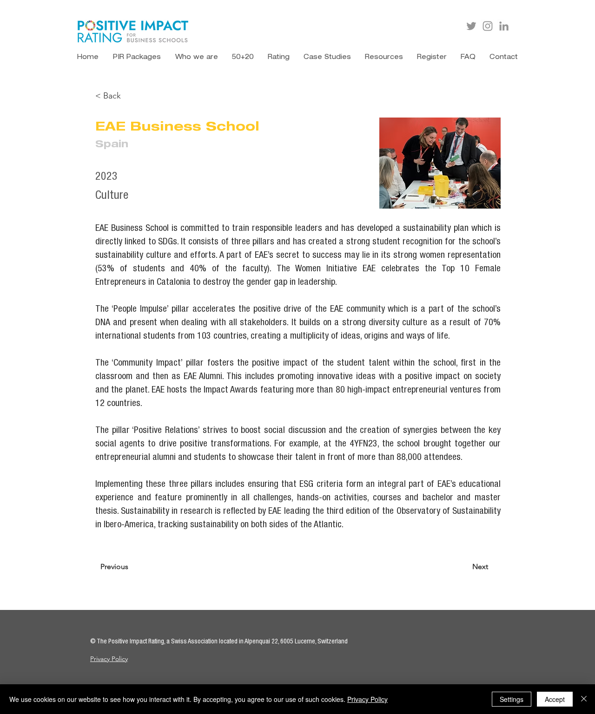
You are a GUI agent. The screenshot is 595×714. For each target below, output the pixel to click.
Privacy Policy (109, 659)
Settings (511, 699)
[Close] (583, 699)
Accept (555, 699)
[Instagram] (487, 26)
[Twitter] (471, 26)
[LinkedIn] (503, 26)
